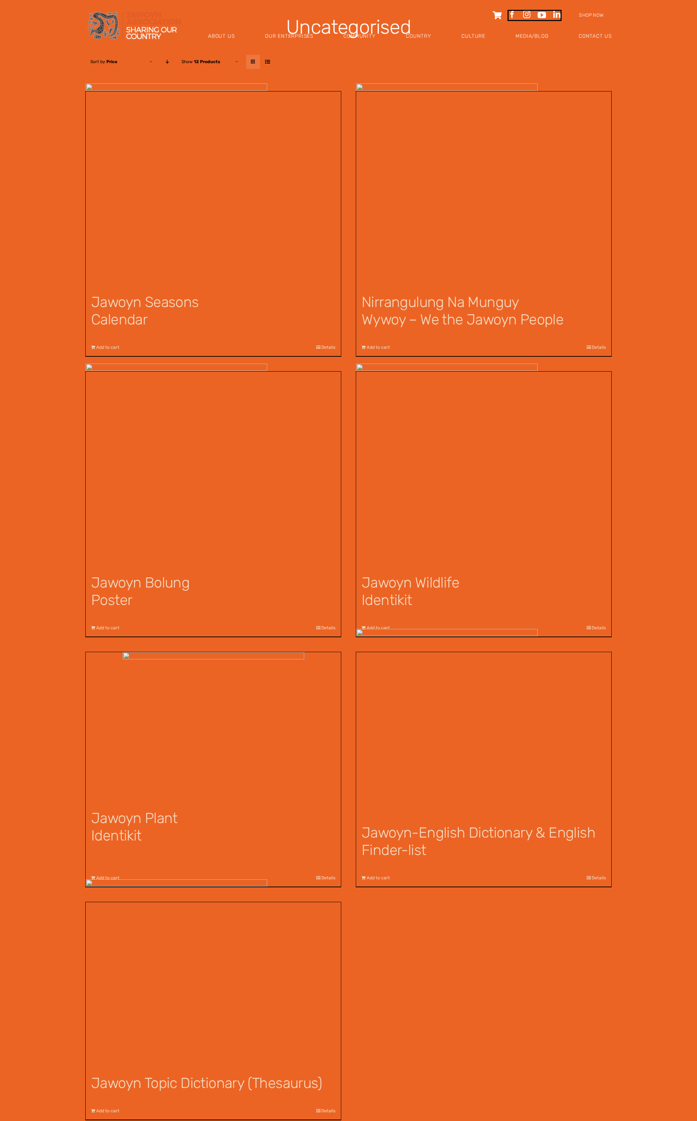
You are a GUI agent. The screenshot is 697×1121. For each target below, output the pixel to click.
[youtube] (542, 15)
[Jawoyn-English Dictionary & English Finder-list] (483, 734)
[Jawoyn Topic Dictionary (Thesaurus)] (213, 984)
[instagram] (526, 14)
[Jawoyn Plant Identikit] (213, 727)
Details (328, 627)
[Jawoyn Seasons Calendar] (213, 188)
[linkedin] (557, 14)
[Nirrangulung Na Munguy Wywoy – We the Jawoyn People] (483, 188)
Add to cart (107, 627)
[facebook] (512, 14)
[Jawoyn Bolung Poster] (213, 469)
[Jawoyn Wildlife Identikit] (483, 469)
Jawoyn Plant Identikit (134, 827)
